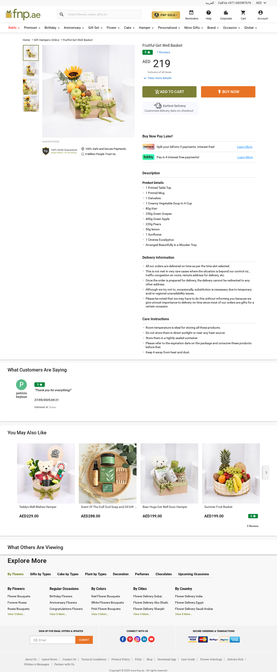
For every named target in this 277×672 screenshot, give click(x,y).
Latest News (49, 659)
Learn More (244, 147)
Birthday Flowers (61, 596)
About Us (31, 659)
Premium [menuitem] (30, 28)
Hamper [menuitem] (144, 28)
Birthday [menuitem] (50, 28)
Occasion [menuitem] (230, 28)
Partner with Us (64, 664)
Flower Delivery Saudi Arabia (194, 609)
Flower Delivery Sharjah (148, 609)
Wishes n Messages (36, 664)
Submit (84, 639)
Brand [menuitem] (211, 28)
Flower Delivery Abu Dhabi (150, 602)
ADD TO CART (169, 92)
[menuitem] (14, 28)
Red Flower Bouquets (105, 596)
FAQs (138, 659)
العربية (210, 3)
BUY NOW (228, 92)
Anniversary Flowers (63, 602)
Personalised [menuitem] (167, 28)
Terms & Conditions (93, 659)
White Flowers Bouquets (107, 602)
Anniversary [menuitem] (72, 28)
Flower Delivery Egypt (189, 602)
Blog (149, 659)
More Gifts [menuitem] (192, 28)
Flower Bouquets (19, 596)
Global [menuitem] (249, 28)
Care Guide (188, 659)
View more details (156, 78)
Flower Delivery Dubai (147, 596)
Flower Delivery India (189, 596)
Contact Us (69, 659)
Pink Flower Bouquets (106, 609)
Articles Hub (235, 659)
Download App (167, 659)
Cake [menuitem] (127, 28)
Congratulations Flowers (66, 609)
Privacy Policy (120, 659)
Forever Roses (17, 602)
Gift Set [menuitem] (93, 28)
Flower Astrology (211, 659)
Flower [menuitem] (111, 28)
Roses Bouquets (18, 609)
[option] (54, 398)
